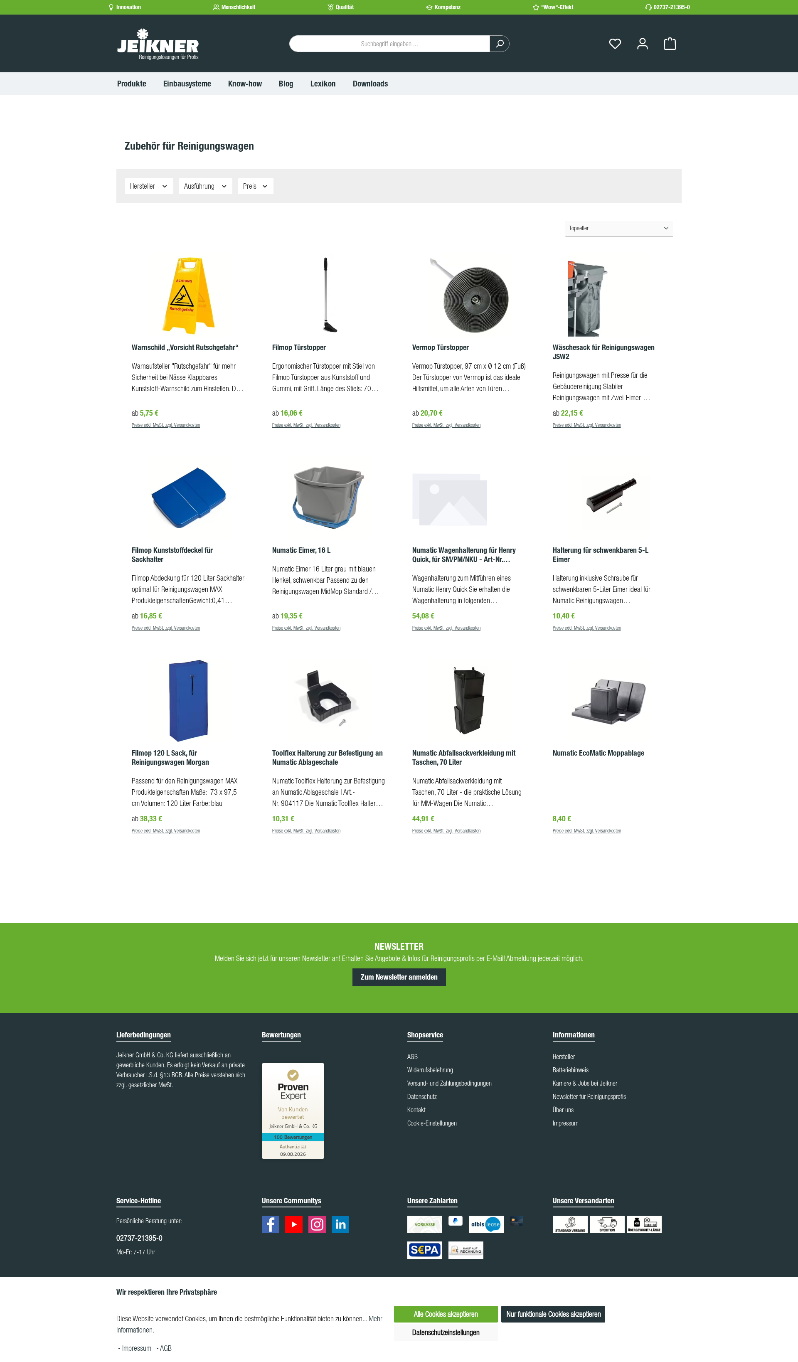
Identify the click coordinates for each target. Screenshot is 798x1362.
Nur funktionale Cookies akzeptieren (554, 1314)
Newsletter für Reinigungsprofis (589, 1096)
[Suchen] (500, 43)
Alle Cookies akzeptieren (446, 1314)
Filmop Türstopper (299, 347)
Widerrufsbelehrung (430, 1070)
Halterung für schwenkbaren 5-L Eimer (600, 555)
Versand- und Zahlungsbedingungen (449, 1083)
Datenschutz (422, 1096)
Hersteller (143, 186)
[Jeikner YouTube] (296, 1225)
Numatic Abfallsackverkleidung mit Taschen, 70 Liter (463, 758)
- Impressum (135, 1348)
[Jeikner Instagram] (319, 1225)
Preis (250, 186)
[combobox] (389, 43)
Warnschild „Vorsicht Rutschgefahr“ (185, 347)
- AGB (164, 1348)
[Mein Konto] (642, 43)
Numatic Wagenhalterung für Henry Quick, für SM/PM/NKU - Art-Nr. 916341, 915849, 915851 (464, 555)
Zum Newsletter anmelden (399, 977)
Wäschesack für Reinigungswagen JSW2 (604, 352)
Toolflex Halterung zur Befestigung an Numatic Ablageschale (327, 758)
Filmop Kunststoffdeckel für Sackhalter (172, 555)
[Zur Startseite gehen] (158, 43)
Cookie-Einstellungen (432, 1123)
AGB (412, 1056)
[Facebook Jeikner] (272, 1225)
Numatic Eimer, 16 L (301, 550)
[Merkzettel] (615, 43)
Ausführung (200, 186)
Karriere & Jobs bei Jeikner (585, 1083)
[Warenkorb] (670, 43)
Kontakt (416, 1109)
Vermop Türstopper (440, 347)
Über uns (563, 1109)
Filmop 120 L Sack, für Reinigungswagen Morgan (170, 758)
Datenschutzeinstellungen (446, 1332)
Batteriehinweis (571, 1070)
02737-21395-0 (672, 7)
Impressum (566, 1123)
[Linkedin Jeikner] (342, 1225)
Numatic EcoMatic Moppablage (598, 753)
